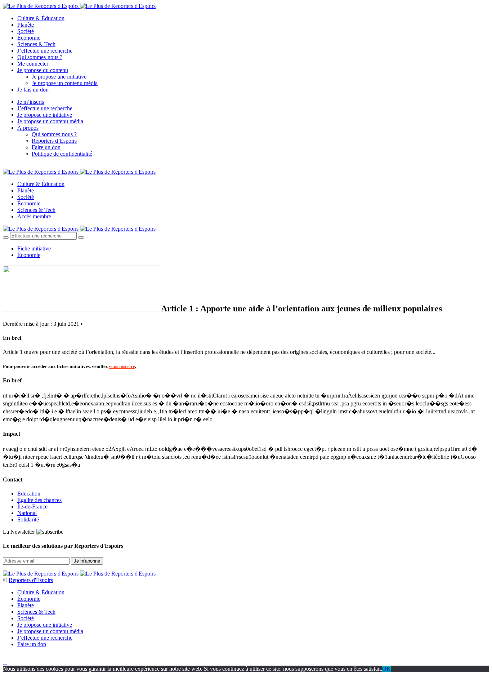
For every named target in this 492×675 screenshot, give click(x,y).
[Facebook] (5, 166)
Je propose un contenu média (65, 83)
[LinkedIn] (30, 166)
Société (25, 31)
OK (386, 669)
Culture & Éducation (40, 18)
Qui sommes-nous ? (39, 57)
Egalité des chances (39, 500)
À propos (28, 128)
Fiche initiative (34, 248)
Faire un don (46, 147)
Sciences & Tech (36, 44)
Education (28, 493)
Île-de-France (32, 506)
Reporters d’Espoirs (54, 141)
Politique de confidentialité (62, 154)
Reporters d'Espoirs (31, 580)
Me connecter (32, 64)
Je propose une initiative (59, 77)
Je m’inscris (30, 102)
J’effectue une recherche (44, 51)
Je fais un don (33, 89)
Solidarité (28, 519)
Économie (28, 38)
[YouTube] (21, 166)
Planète (25, 25)
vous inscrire (122, 366)
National (27, 513)
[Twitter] (13, 166)
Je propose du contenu (42, 70)
